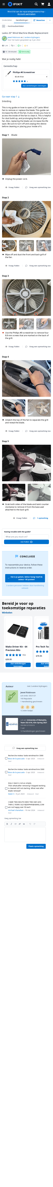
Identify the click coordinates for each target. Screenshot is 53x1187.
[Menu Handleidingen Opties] (50, 20)
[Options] (3, 26)
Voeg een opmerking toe (26, 530)
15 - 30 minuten (11, 52)
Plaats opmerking (36, 846)
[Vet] (7, 824)
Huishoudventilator (16, 26)
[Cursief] (11, 824)
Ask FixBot (25, 542)
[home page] (15, 4)
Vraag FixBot (14, 187)
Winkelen (7, 612)
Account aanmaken (26, 14)
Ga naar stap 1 (10, 96)
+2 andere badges (26, 711)
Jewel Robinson (14, 37)
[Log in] (49, 4)
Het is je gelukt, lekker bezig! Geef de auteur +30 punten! (26, 578)
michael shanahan (15, 810)
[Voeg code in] (16, 824)
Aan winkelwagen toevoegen (34, 85)
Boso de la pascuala (16, 758)
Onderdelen (7, 20)
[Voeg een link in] (20, 824)
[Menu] (3, 4)
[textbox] (25, 834)
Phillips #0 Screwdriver (24, 72)
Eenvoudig (25, 52)
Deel (9, 761)
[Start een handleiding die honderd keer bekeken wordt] (33, 707)
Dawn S (11, 794)
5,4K (6, 45)
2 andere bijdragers (31, 37)
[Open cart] (42, 4)
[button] (36, 4)
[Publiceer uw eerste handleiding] (22, 707)
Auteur (9, 686)
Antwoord (40, 759)
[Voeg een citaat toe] (24, 824)
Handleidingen (22, 20)
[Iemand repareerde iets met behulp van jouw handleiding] (28, 707)
